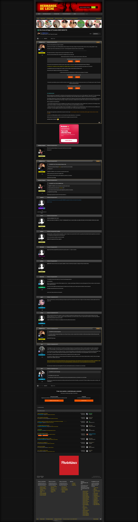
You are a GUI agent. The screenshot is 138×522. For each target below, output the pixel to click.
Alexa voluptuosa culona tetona (42, 417)
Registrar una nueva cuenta (54, 400)
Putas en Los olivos (43, 486)
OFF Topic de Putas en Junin (50, 451)
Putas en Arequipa (86, 513)
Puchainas (73, 484)
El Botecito (95, 489)
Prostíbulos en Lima (47, 13)
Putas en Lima (56, 13)
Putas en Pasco (85, 500)
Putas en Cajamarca (86, 496)
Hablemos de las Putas (51, 414)
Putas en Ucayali (85, 503)
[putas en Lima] (48, 7)
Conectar (70, 61)
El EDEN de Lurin (96, 500)
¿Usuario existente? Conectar (85, 7)
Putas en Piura (85, 492)
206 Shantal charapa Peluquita (42, 433)
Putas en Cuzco (85, 511)
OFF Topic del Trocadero (53, 34)
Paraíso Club (96, 501)
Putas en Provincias (66, 13)
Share (90, 33)
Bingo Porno (74, 485)
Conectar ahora (83, 400)
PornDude (73, 483)
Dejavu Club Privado (97, 504)
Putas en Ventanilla (43, 495)
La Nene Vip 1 (96, 499)
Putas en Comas (42, 487)
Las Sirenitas (96, 498)
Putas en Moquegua (86, 510)
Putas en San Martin (86, 501)
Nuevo (39, 13)
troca (60, 166)
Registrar (93, 7)
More (75, 13)
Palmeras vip (96, 502)
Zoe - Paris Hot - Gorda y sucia (42, 450)
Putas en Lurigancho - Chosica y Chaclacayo (65, 490)
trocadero (61, 187)
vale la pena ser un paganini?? (42, 442)
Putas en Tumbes (85, 491)
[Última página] (48, 38)
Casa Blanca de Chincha (54, 418)
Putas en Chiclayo (85, 493)
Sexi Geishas (96, 495)
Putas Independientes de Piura (50, 430)
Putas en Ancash (85, 495)
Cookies (42, 477)
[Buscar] (101, 14)
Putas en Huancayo (86, 499)
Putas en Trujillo (85, 494)
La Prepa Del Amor (51, 447)
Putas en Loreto (85, 502)
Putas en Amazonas (86, 497)
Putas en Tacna (85, 512)
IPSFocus (42, 476)
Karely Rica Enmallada (41, 446)
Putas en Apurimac (86, 515)
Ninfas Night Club (96, 503)
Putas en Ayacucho (86, 514)
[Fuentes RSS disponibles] (100, 519)
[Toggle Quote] (48, 164)
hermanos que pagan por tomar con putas (44, 438)
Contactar (38, 477)
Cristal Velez (39, 429)
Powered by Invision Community (96, 477)
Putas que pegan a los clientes (42, 413)
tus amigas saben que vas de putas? (43, 425)
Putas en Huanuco (86, 498)
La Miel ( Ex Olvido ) (52, 434)
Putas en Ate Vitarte (65, 488)
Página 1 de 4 (53, 38)
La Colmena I (96, 497)
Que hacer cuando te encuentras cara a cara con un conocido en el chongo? (50, 421)
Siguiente (45, 38)
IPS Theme (38, 476)
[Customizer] (97, 7)
